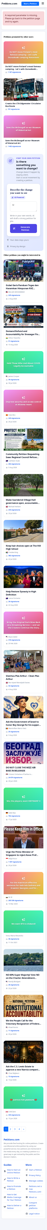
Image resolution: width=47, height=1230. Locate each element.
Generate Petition (25, 228)
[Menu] (42, 3)
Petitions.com (9, 3)
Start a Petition (30, 4)
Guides (7, 1164)
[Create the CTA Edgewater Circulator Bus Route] (23, 95)
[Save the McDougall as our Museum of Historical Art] (23, 132)
